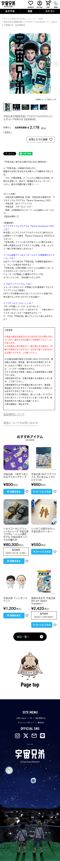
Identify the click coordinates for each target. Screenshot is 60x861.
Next (56, 64)
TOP (4, 19)
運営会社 (41, 722)
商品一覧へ (23, 636)
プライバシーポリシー (26, 722)
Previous (4, 64)
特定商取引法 (40, 718)
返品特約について (13, 414)
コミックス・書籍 (35, 19)
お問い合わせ (21, 718)
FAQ (31, 718)
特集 (30, 11)
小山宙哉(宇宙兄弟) (16, 19)
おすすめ (10, 11)
